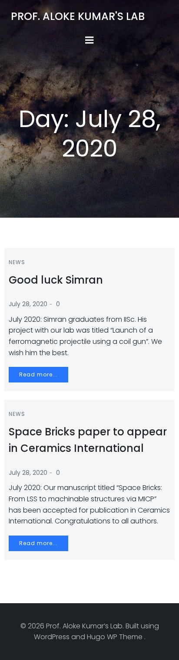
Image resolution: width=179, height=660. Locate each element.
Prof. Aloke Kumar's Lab (78, 16)
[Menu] (89, 40)
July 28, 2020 (28, 304)
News (17, 262)
